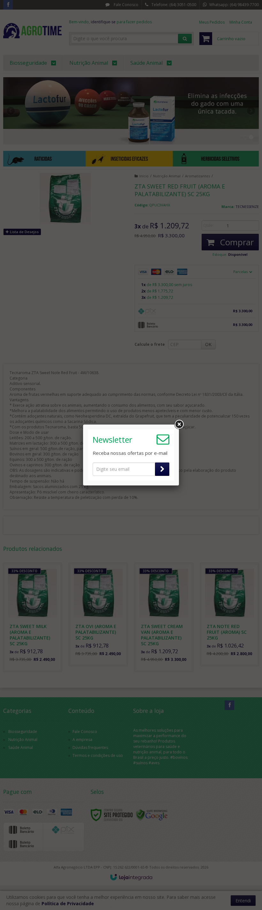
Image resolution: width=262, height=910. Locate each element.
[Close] (179, 424)
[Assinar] (162, 469)
